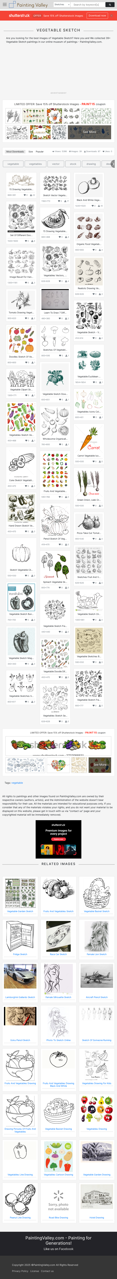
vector (56, 163)
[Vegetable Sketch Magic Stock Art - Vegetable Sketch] (21, 641)
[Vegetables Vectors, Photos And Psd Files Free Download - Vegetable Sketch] (55, 259)
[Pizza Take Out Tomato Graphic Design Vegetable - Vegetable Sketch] (89, 522)
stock (73, 163)
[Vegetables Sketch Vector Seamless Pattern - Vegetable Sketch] (21, 417)
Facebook (66, 1249)
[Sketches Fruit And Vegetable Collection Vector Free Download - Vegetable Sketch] (89, 560)
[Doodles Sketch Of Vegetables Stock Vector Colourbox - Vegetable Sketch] (21, 340)
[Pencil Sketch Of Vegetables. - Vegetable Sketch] (55, 520)
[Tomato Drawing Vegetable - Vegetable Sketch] (21, 300)
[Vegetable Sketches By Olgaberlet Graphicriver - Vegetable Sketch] (89, 641)
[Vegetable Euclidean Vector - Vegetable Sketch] (89, 360)
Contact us (47, 1271)
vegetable (13, 163)
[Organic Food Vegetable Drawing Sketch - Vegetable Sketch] (89, 227)
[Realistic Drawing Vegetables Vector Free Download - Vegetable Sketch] (89, 271)
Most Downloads (15, 151)
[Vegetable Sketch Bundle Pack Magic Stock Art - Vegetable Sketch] (21, 597)
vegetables (35, 163)
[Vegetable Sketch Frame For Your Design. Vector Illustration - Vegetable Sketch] (89, 683)
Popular (40, 151)
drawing (91, 163)
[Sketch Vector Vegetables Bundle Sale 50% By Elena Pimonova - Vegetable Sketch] (55, 183)
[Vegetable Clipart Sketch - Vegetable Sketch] (21, 378)
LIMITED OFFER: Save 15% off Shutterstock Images (46, 104)
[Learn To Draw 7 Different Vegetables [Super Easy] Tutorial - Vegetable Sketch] (55, 299)
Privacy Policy (20, 1271)
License (34, 1271)
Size (30, 151)
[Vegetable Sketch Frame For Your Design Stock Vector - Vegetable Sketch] (55, 609)
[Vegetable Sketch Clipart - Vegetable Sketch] (89, 601)
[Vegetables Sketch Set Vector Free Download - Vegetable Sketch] (55, 699)
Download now (97, 15)
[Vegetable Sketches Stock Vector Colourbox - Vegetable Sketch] (21, 682)
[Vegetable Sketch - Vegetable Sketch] (89, 315)
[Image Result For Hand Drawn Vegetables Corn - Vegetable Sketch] (21, 261)
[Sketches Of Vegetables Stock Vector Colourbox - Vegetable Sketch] (55, 336)
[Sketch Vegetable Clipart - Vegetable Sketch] (21, 553)
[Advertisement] (59, 68)
